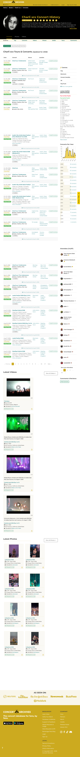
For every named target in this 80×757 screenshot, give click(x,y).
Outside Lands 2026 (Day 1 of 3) (11, 441)
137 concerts (73, 199)
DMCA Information (48, 748)
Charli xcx (18, 7)
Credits (62, 722)
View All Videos (50, 373)
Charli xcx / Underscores (19, 61)
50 (62, 372)
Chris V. (66, 324)
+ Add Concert (54, 4)
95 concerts (73, 202)
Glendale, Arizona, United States (43, 70)
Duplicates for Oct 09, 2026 (31, 148)
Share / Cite (78, 199)
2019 (62, 186)
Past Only (23, 46)
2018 (62, 190)
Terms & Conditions (48, 743)
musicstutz (67, 340)
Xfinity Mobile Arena (34, 287)
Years (63, 40)
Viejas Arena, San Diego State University (32, 102)
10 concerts (73, 219)
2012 (62, 209)
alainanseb (15, 564)
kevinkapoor (15, 623)
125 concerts (73, 206)
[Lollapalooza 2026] (14, 551)
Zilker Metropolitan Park (35, 136)
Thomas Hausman (69, 301)
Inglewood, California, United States (43, 80)
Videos (24, 36)
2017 (62, 193)
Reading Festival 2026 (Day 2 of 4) (22, 323)
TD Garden (35, 222)
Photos (17, 36)
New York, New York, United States (44, 266)
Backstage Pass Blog (48, 731)
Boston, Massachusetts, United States (44, 223)
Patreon (62, 717)
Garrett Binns (67, 266)
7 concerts (73, 215)
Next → (50, 364)
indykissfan (67, 295)
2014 (62, 202)
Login (63, 4)
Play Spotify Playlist (65, 98)
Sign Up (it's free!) (72, 4)
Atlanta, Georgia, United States (43, 176)
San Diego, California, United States (43, 102)
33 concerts (73, 183)
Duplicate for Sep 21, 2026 (31, 239)
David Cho (67, 346)
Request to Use (9, 408)
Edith (65, 306)
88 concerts (73, 186)
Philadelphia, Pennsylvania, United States (44, 287)
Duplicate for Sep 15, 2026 (31, 272)
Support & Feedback (48, 722)
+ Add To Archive (53, 60)
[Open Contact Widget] (2, 748)
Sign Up (44, 736)
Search (6, 4)
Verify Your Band (47, 717)
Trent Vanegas (68, 329)
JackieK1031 (67, 363)
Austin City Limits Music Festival (21, 184)
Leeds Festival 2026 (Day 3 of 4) (21, 295)
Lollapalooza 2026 (9, 559)
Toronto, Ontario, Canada (42, 234)
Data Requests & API (48, 729)
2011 (62, 212)
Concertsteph (67, 351)
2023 (62, 173)
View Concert (63, 139)
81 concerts (73, 209)
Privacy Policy (46, 746)
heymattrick (67, 278)
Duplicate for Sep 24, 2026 (31, 229)
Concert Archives (47, 753)
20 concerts (73, 173)
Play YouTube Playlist (65, 95)
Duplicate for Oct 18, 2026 (31, 87)
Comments (73, 40)
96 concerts (73, 193)
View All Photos (50, 540)
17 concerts (73, 212)
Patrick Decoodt (16, 406)
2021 (62, 180)
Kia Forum (31, 79)
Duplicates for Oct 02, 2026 (31, 207)
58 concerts (73, 167)
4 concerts (73, 222)
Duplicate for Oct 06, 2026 (31, 181)
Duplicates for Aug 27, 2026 (31, 348)
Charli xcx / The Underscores (20, 275)
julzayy (66, 335)
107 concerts (73, 177)
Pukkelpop (6, 401)
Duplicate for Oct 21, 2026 (31, 75)
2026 (62, 164)
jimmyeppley (67, 289)
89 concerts (73, 190)
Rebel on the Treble (16, 447)
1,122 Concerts (27, 20)
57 (45, 364)
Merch (62, 719)
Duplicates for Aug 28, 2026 (31, 335)
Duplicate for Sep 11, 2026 (31, 292)
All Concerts (7, 46)
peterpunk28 (67, 284)
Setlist (54, 40)
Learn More (45, 714)
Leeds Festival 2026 (18, 338)
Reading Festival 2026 (18, 310)
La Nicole (66, 312)
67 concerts (73, 170)
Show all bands (16, 143)
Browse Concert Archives (40, 4)
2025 (62, 167)
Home (5, 7)
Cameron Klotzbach (69, 260)
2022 (62, 177)
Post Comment (64, 381)
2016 (62, 196)
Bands (11, 7)
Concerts (25, 7)
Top (15, 40)
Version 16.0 (63, 727)
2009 (62, 219)
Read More (73, 28)
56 (41, 364)
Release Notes (64, 724)
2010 (62, 215)
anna (65, 357)
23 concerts (73, 180)
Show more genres (66, 86)
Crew (61, 714)
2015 (62, 199)
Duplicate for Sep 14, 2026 (31, 282)
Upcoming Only (15, 46)
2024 (62, 170)
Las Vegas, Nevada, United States (43, 62)
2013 (62, 206)
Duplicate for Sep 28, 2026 (31, 219)
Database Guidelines (48, 719)
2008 (62, 222)
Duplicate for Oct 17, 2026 (31, 97)
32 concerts (73, 164)
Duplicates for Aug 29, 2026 (31, 307)
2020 (62, 183)
